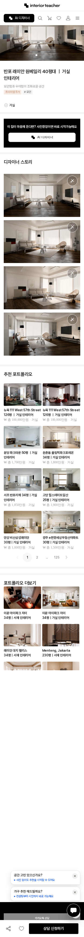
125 (57, 557)
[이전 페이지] (17, 557)
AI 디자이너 (22, 18)
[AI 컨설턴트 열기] (73, 910)
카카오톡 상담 (42, 918)
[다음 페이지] (66, 557)
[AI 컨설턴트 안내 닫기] (75, 876)
